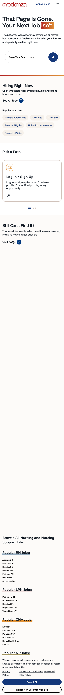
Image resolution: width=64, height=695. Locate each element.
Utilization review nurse (40, 125)
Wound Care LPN (9, 611)
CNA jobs (37, 117)
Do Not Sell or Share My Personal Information (37, 673)
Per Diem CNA (8, 634)
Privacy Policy (6, 673)
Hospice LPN (8, 604)
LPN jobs (53, 117)
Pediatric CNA (8, 630)
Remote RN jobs (13, 125)
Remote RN (7, 570)
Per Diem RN (8, 578)
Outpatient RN (8, 581)
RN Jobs (22, 552)
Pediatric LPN (8, 597)
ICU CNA (6, 627)
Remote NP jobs (13, 132)
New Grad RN (8, 563)
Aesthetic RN (8, 560)
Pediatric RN (8, 574)
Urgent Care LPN (9, 607)
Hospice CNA (8, 637)
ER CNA (5, 644)
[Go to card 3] (35, 208)
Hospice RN (7, 567)
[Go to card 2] (33, 208)
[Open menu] (58, 4)
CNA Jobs (23, 619)
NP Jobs (22, 653)
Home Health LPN (10, 600)
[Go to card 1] (29, 208)
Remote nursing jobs (15, 117)
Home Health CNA (10, 641)
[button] (32, 58)
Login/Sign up (42, 4)
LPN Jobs (23, 589)
